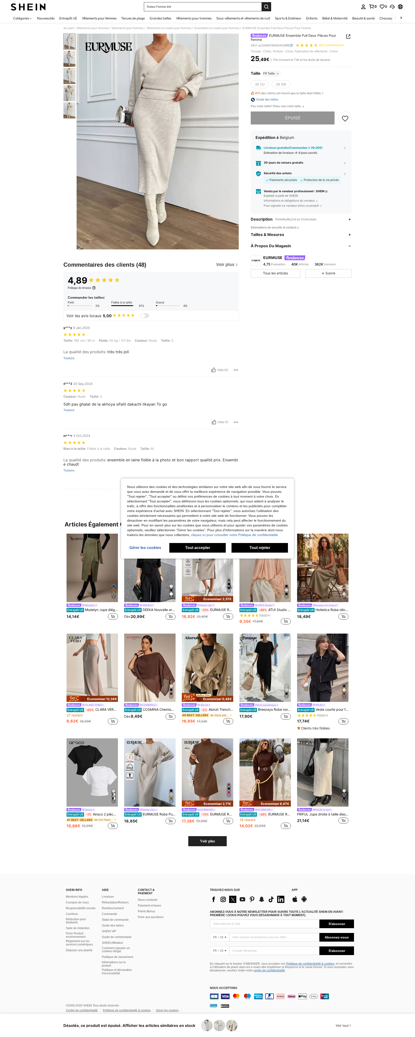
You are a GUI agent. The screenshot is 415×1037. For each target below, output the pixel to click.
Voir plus (207, 841)
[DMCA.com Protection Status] (225, 1005)
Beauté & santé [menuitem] (363, 18)
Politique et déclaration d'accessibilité (117, 971)
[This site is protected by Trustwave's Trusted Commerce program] (213, 1005)
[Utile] (213, 370)
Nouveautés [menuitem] (46, 18)
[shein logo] (28, 6)
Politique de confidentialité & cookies (310, 963)
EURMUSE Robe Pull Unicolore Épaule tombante (150, 814)
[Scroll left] (395, 18)
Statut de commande (115, 919)
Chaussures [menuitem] (388, 18)
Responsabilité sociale (81, 908)
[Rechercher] (266, 6)
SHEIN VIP (109, 931)
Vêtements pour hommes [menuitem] (194, 18)
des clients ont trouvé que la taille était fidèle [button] (288, 93)
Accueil (68, 28)
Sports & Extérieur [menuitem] (288, 18)
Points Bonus (146, 911)
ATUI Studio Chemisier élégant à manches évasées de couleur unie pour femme (265, 610)
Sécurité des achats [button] (278, 173)
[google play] (304, 901)
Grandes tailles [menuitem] (160, 18)
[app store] (295, 901)
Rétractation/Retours (115, 902)
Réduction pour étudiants (76, 921)
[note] (207, 599)
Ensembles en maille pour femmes (216, 28)
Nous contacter (148, 899)
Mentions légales (77, 896)
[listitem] (92, 580)
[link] (373, 6)
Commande (109, 914)
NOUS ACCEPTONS (223, 988)
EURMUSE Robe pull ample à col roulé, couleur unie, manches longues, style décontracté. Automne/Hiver (208, 814)
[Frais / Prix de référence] (271, 60)
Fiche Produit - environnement (75, 935)
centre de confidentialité (269, 970)
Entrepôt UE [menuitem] (68, 18)
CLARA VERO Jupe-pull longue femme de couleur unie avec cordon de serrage (92, 709)
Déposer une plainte (79, 950)
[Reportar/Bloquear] (236, 370)
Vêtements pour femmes (92, 28)
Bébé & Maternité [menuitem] (335, 18)
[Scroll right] (401, 18)
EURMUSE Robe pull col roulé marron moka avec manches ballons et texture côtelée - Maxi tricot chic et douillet (265, 814)
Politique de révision (79, 288)
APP (295, 890)
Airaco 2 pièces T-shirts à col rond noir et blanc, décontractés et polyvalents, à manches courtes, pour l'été (92, 814)
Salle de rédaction (78, 928)
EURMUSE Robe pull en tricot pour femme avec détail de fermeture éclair (208, 610)
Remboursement (113, 908)
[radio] (260, 84)
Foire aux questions (151, 917)
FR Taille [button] (269, 73)
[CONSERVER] (345, 118)
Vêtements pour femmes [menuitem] (99, 18)
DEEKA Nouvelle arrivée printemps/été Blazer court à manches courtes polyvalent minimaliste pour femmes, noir (150, 610)
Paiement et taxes (149, 905)
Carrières (72, 914)
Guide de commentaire (117, 937)
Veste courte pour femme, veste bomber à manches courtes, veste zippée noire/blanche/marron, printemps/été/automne (323, 709)
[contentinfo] (282, 996)
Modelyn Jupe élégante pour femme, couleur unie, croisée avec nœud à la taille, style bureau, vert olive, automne (92, 610)
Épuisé (292, 118)
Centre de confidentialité (82, 1010)
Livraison (108, 896)
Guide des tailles (113, 925)
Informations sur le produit (114, 964)
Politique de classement (117, 957)
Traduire (68, 358)
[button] (392, 7)
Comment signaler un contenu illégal (116, 949)
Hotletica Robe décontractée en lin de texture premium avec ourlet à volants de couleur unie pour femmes (323, 610)
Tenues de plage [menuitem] (133, 18)
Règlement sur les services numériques (79, 942)
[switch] (144, 315)
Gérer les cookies (167, 1010)
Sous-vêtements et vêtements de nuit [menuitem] (243, 18)
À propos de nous (77, 902)
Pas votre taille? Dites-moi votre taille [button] (276, 106)
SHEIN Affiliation (112, 942)
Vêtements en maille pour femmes (168, 28)
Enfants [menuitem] (311, 18)
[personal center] (363, 7)
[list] (248, 899)
